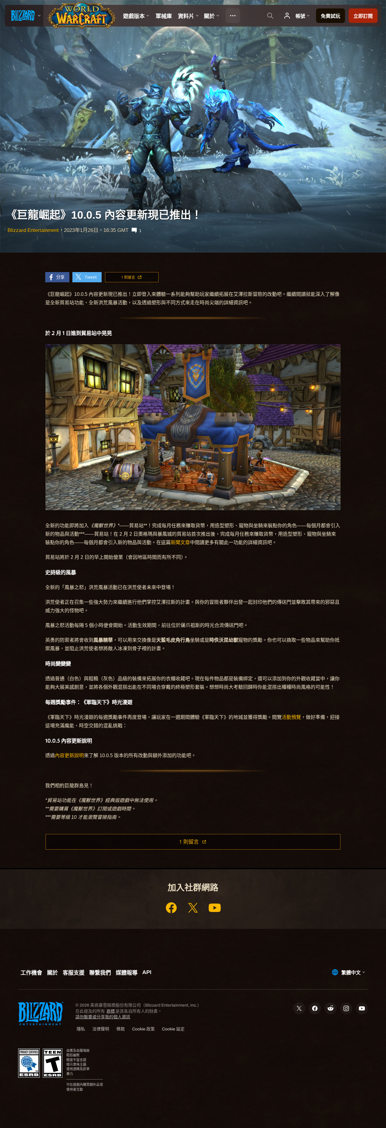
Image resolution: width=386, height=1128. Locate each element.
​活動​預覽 (291, 717)
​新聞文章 (180, 542)
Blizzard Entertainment (33, 230)
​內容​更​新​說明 (69, 755)
